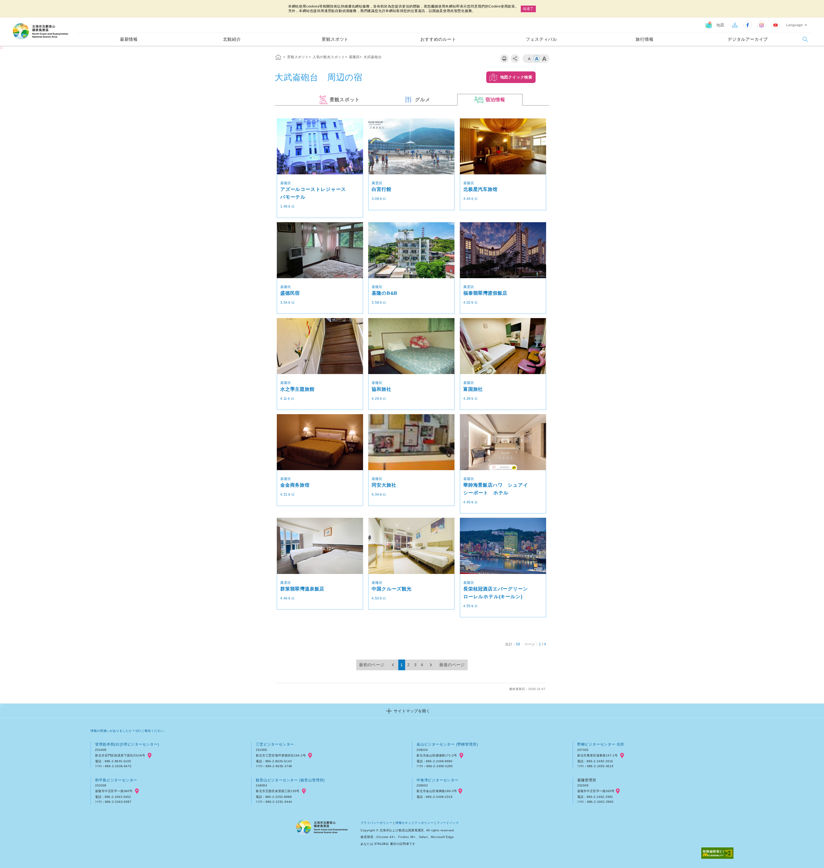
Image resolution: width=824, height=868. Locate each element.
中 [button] (536, 58)
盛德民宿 (290, 293)
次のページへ (431, 665)
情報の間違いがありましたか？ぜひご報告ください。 (129, 730)
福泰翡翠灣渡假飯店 (485, 293)
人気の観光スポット (329, 57)
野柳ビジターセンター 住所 (600, 744)
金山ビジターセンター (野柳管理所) (447, 744)
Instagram (761, 25)
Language (794, 25)
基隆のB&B (384, 293)
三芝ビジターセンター (275, 744)
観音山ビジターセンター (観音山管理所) (290, 780)
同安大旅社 (384, 485)
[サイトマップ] (734, 25)
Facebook (747, 25)
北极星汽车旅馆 (480, 189)
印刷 (504, 58)
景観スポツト (298, 57)
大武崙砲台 (373, 57)
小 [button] (529, 58)
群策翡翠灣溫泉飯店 (302, 589)
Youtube (775, 25)
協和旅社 (381, 389)
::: (73, 20)
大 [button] (544, 58)
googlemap (149, 755)
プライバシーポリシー (376, 822)
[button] (412, 711)
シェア (515, 58)
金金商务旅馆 (295, 485)
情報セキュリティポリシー (414, 822)
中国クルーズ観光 (391, 589)
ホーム (278, 58)
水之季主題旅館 (297, 389)
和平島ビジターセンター (116, 780)
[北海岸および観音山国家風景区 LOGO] (40, 31)
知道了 (528, 9)
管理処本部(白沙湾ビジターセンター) (127, 744)
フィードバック (448, 822)
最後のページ (452, 665)
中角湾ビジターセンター (438, 780)
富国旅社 (473, 389)
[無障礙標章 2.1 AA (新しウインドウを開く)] (717, 853)
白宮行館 (381, 189)
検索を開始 (805, 39)
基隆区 (354, 57)
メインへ (9, 4)
